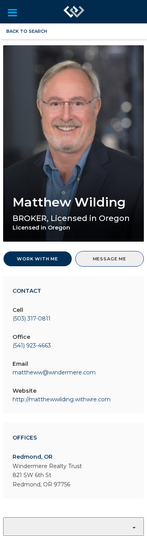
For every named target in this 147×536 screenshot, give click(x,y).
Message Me (109, 259)
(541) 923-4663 (32, 345)
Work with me (37, 259)
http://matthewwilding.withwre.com (62, 399)
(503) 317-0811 (32, 318)
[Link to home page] (73, 11)
